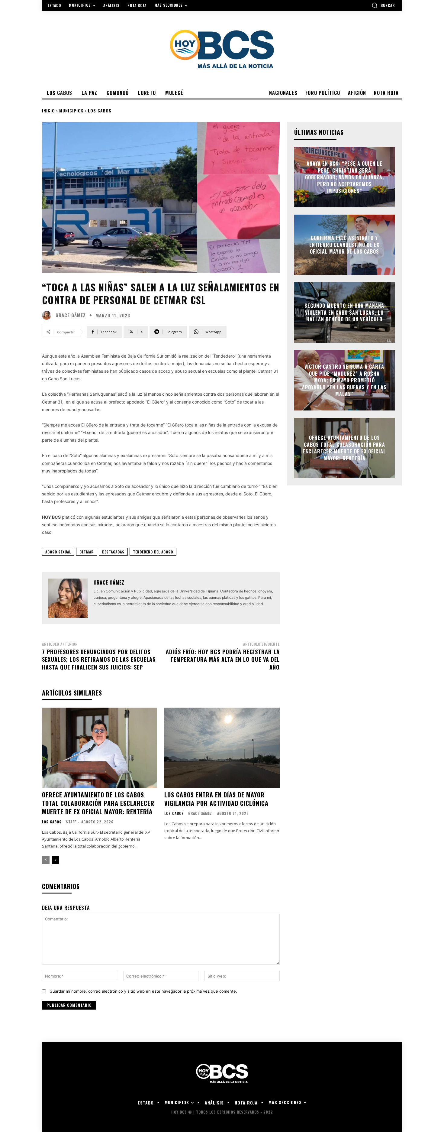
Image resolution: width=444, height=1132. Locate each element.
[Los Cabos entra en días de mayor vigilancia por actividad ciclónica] (221, 748)
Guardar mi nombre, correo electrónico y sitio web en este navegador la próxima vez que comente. (143, 991)
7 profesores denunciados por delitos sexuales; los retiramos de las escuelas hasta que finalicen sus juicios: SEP (99, 659)
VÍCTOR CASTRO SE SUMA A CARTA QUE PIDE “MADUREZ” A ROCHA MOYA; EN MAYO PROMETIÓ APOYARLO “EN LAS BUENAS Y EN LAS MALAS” (344, 380)
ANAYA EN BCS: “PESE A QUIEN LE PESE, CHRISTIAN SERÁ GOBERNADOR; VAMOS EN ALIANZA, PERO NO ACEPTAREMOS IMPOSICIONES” (344, 177)
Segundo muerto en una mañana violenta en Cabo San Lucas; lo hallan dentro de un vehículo (344, 312)
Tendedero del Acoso (153, 551)
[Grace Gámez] (48, 315)
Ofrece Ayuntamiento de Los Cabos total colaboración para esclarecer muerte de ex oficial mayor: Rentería (98, 803)
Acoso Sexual (58, 551)
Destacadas (113, 551)
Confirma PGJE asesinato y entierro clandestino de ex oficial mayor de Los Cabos (344, 245)
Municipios (71, 110)
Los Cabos (99, 110)
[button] (383, 5)
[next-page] (55, 860)
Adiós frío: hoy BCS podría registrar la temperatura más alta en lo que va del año (223, 659)
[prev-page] (46, 860)
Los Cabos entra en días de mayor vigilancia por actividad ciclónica (216, 799)
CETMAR (86, 551)
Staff (71, 821)
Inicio (48, 110)
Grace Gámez (71, 315)
